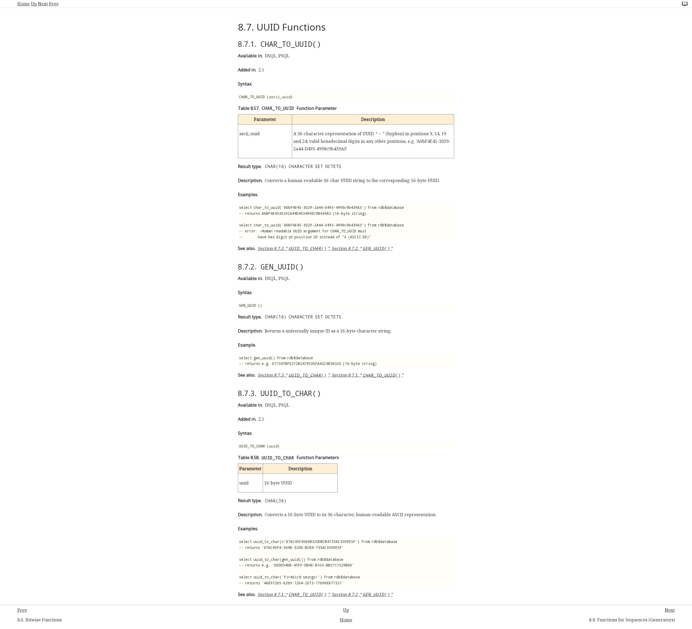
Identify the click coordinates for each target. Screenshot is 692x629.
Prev (54, 4)
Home (23, 4)
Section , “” (294, 248)
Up (34, 4)
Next (43, 4)
